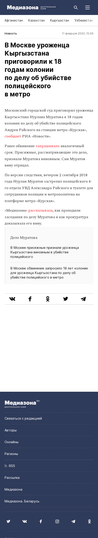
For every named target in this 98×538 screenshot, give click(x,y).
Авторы (11, 430)
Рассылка (12, 477)
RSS (11, 466)
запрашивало (47, 146)
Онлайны (11, 442)
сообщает (13, 136)
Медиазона (13, 489)
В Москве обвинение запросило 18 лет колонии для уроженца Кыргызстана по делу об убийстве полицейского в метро (49, 272)
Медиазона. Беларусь (22, 501)
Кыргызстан (59, 20)
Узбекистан (84, 20)
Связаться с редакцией (23, 418)
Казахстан (36, 20)
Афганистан (14, 20)
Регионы (11, 454)
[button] (87, 7)
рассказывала (40, 210)
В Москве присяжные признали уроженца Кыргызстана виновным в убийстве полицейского (44, 252)
